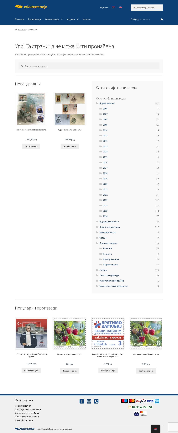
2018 (105, 173)
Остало (103, 237)
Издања (71, 19)
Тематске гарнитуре (109, 275)
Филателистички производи (113, 286)
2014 (105, 151)
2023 (105, 200)
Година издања (106, 103)
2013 (105, 146)
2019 (105, 178)
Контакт (87, 19)
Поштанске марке (108, 243)
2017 (105, 167)
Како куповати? (23, 405)
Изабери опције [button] (31, 370)
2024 (105, 205)
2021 (105, 189)
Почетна (19, 19)
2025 (105, 210)
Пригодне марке (111, 259)
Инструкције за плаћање (27, 413)
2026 (105, 216)
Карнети (107, 253)
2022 (105, 194)
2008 (105, 119)
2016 (105, 162)
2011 (105, 135)
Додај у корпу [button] (31, 146)
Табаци (103, 270)
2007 (105, 114)
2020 (105, 183)
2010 (105, 130)
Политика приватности (27, 416)
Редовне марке (110, 264)
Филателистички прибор (111, 280)
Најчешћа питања (24, 420)
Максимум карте (107, 232)
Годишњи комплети (109, 221)
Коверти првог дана (109, 227)
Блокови (107, 248)
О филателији (52, 19)
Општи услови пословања (28, 409)
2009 (105, 124)
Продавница (34, 19)
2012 (105, 141)
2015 (105, 157)
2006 (105, 108)
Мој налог (104, 7)
